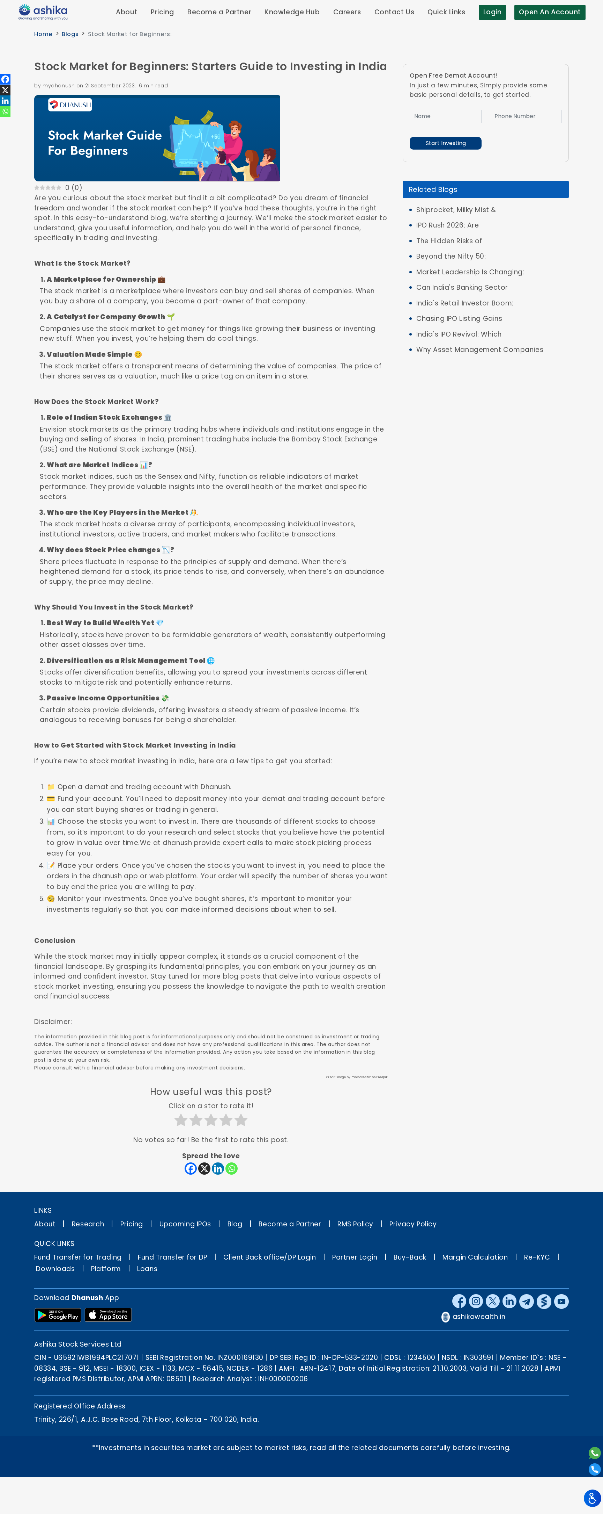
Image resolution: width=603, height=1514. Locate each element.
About (126, 12)
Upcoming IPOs (185, 1224)
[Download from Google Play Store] (58, 1315)
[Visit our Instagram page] (476, 1301)
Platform (106, 1269)
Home (43, 34)
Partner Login (354, 1257)
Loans (147, 1269)
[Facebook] (191, 1168)
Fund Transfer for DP (172, 1257)
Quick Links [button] (446, 12)
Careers (347, 12)
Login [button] (492, 12)
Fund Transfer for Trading (77, 1257)
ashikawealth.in (479, 1316)
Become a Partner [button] (219, 12)
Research (88, 1224)
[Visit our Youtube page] (561, 1301)
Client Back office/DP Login (269, 1257)
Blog (235, 1224)
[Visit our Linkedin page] (509, 1301)
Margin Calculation (475, 1257)
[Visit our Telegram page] (526, 1301)
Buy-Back (410, 1257)
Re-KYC (537, 1257)
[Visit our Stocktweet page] (544, 1301)
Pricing (162, 12)
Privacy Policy (413, 1224)
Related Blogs (433, 189)
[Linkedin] (218, 1168)
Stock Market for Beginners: (129, 34)
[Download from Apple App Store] (108, 1315)
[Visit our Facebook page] (459, 1301)
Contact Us (394, 12)
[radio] (181, 1121)
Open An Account (550, 12)
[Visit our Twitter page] (493, 1301)
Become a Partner (290, 1224)
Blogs (70, 34)
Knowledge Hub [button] (292, 12)
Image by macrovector (354, 1077)
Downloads (55, 1269)
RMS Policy (355, 1224)
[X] (204, 1168)
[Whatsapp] (231, 1168)
